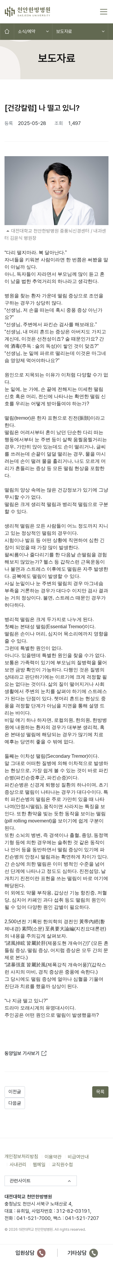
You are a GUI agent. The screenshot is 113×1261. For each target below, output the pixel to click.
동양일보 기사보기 (26, 1053)
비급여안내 (78, 1156)
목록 (100, 1092)
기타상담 (77, 1253)
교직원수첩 (62, 1164)
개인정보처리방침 (21, 1156)
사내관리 (18, 1164)
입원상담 (25, 1253)
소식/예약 (26, 31)
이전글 (14, 1092)
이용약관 (53, 1156)
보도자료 (64, 31)
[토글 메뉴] (103, 11)
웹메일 (39, 1164)
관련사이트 (20, 1181)
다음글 (14, 1103)
